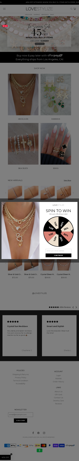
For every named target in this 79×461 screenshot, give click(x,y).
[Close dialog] (3, 203)
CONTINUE (58, 255)
